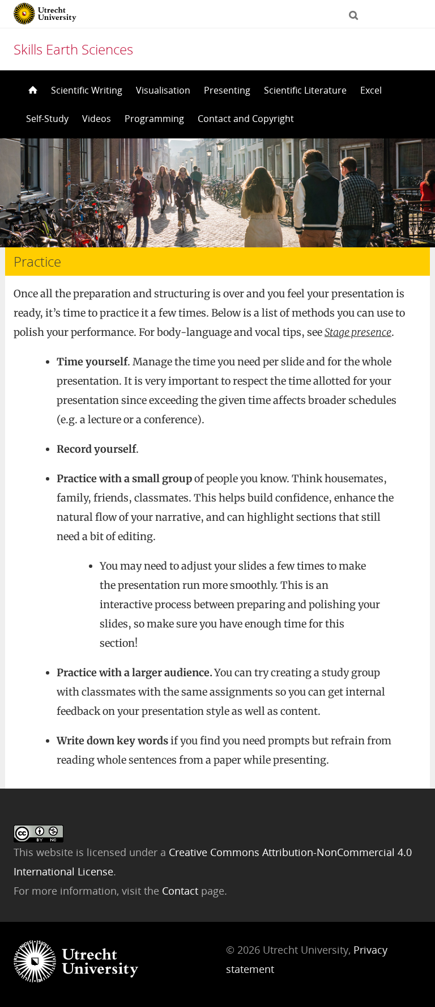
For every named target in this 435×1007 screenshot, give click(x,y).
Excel (371, 90)
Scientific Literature (305, 90)
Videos (96, 118)
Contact (181, 891)
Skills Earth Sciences (73, 49)
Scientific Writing (86, 90)
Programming (154, 118)
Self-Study (47, 118)
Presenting (227, 90)
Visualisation (163, 90)
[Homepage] (31, 90)
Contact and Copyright (246, 118)
